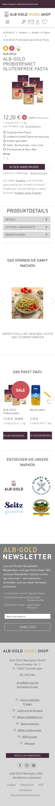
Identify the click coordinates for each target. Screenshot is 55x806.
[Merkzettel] (44, 23)
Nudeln (21, 180)
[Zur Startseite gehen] (27, 14)
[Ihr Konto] (37, 23)
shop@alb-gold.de (27, 682)
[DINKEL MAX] (41, 485)
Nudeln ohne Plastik (28, 192)
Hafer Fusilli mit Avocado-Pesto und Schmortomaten (27, 335)
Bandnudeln (37, 409)
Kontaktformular (27, 686)
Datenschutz (27, 784)
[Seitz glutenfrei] (14, 508)
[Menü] (7, 23)
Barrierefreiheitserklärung (25, 794)
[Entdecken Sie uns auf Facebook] (20, 766)
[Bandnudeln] (42, 394)
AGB (40, 784)
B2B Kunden (29, 736)
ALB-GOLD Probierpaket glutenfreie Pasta (13, 411)
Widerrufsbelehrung (29, 717)
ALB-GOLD (9, 53)
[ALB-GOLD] (14, 485)
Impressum (25, 789)
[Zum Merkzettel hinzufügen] (49, 167)
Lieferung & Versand (29, 710)
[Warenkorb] (49, 21)
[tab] (26, 219)
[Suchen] (24, 23)
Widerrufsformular (29, 730)
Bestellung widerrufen (27, 755)
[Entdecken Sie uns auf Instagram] (26, 766)
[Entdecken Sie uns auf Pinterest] (33, 766)
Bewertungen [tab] (15, 234)
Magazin (29, 743)
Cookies (11, 784)
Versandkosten (33, 126)
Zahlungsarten (29, 723)
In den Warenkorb (23, 167)
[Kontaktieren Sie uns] (31, 23)
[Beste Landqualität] (41, 508)
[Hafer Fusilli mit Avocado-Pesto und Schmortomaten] (27, 303)
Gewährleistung (38, 173)
